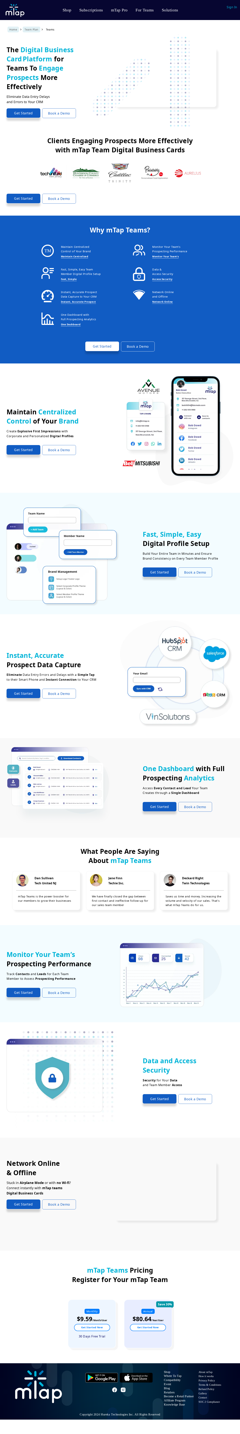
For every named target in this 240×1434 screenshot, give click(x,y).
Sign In (232, 7)
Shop (67, 10)
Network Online (162, 301)
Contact (203, 1397)
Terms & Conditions (210, 1384)
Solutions (170, 10)
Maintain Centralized (74, 256)
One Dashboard (71, 324)
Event (167, 1384)
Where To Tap (173, 1375)
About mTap (205, 1372)
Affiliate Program (174, 1400)
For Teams (145, 10)
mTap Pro (119, 10)
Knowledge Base (174, 1404)
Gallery (203, 1393)
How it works (206, 1376)
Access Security (162, 279)
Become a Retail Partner (179, 1396)
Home (13, 29)
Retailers (169, 1392)
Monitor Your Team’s (165, 256)
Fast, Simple (69, 279)
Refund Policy (206, 1389)
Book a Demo (59, 113)
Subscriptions (91, 10)
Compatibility (172, 1380)
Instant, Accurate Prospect (78, 301)
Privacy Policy (207, 1380)
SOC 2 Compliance (209, 1401)
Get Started (23, 113)
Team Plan (31, 29)
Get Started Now (92, 1327)
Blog (167, 1388)
